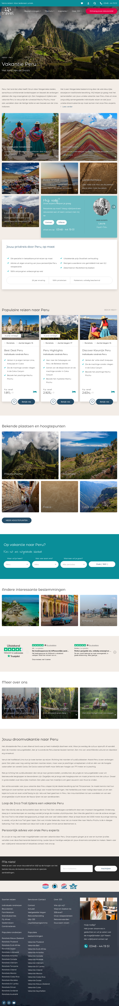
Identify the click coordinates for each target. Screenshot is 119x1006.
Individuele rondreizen (12, 905)
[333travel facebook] (4, 1003)
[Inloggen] (88, 3)
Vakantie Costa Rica (36, 977)
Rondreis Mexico (9, 973)
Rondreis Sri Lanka (10, 984)
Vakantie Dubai (34, 980)
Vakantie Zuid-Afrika (37, 949)
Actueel (31, 909)
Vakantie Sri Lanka (36, 966)
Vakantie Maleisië (35, 959)
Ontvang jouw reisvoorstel (101, 11)
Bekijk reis (26, 402)
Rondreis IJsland (9, 970)
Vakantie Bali (33, 945)
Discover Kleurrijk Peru (96, 350)
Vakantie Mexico (35, 973)
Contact (48, 222)
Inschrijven (106, 868)
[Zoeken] (95, 3)
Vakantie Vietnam (36, 963)
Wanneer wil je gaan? (73, 558)
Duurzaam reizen (61, 923)
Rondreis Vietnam (10, 963)
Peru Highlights (53, 350)
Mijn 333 (31, 919)
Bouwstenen (7, 909)
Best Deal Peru (13, 350)
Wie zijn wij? (59, 905)
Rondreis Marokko (10, 980)
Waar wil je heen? (15, 558)
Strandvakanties (9, 916)
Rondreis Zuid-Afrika (11, 945)
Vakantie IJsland (35, 970)
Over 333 (76, 11)
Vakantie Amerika (36, 952)
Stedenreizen (8, 923)
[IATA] (73, 886)
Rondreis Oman (9, 987)
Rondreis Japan (9, 949)
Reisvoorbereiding (36, 916)
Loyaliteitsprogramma (37, 923)
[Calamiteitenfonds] (55, 886)
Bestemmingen (32, 11)
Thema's (49, 11)
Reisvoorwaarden (61, 919)
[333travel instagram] (9, 1003)
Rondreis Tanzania (10, 966)
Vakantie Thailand (36, 942)
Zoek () (102, 564)
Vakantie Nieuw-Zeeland (39, 984)
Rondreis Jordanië (10, 991)
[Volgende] (113, 207)
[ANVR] (46, 886)
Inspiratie (62, 11)
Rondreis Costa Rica (10, 977)
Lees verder (67, 106)
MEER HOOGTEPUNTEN (17, 520)
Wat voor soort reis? (44, 558)
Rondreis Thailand (10, 942)
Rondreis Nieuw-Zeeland (13, 938)
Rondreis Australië (10, 994)
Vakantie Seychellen (37, 991)
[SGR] (64, 886)
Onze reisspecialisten (63, 916)
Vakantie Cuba (34, 987)
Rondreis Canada (9, 959)
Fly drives (6, 919)
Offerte (61, 222)
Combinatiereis (8, 926)
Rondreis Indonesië (10, 952)
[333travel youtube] (14, 1003)
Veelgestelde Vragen (37, 912)
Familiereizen (8, 912)
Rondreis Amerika (10, 956)
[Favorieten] (82, 3)
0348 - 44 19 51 (65, 229)
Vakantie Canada (35, 956)
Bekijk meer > (110, 310)
